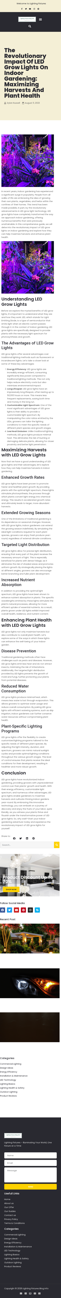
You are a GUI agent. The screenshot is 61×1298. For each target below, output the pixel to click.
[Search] (56, 845)
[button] (40, 19)
